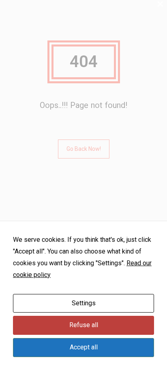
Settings (84, 303)
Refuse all (83, 325)
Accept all (84, 347)
